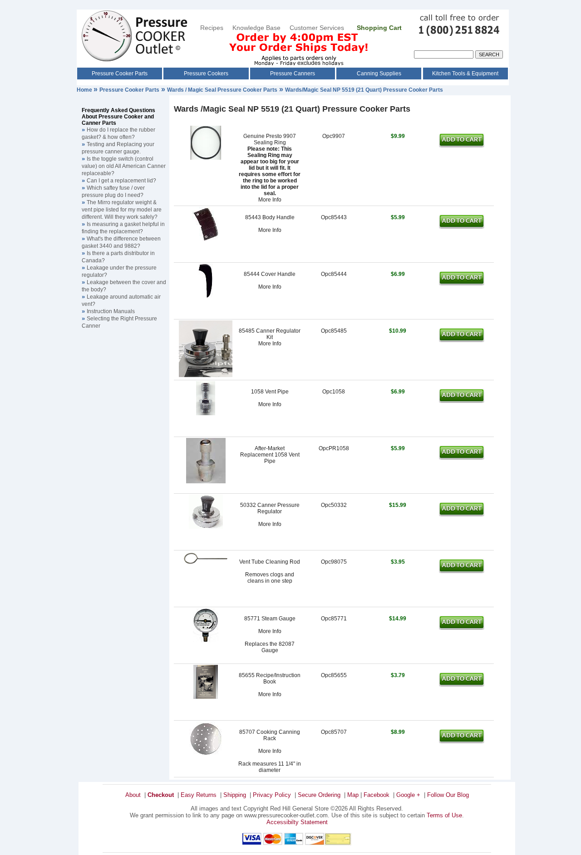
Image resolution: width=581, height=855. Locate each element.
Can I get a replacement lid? (121, 180)
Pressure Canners (292, 73)
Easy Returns (199, 794)
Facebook (376, 794)
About (133, 794)
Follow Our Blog (448, 794)
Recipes (211, 27)
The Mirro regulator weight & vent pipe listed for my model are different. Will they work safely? (122, 209)
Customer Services (318, 27)
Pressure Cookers (206, 73)
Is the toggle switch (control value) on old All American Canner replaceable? (124, 166)
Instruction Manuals (111, 311)
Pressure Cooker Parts (120, 73)
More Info (269, 200)
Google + (408, 794)
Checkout (161, 794)
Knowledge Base (256, 27)
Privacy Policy (272, 794)
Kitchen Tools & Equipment (465, 73)
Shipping (234, 794)
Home (85, 90)
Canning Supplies (379, 73)
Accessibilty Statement (297, 822)
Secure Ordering (319, 794)
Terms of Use (444, 815)
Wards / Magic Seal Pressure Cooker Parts (222, 90)
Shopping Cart (379, 27)
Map (353, 794)
